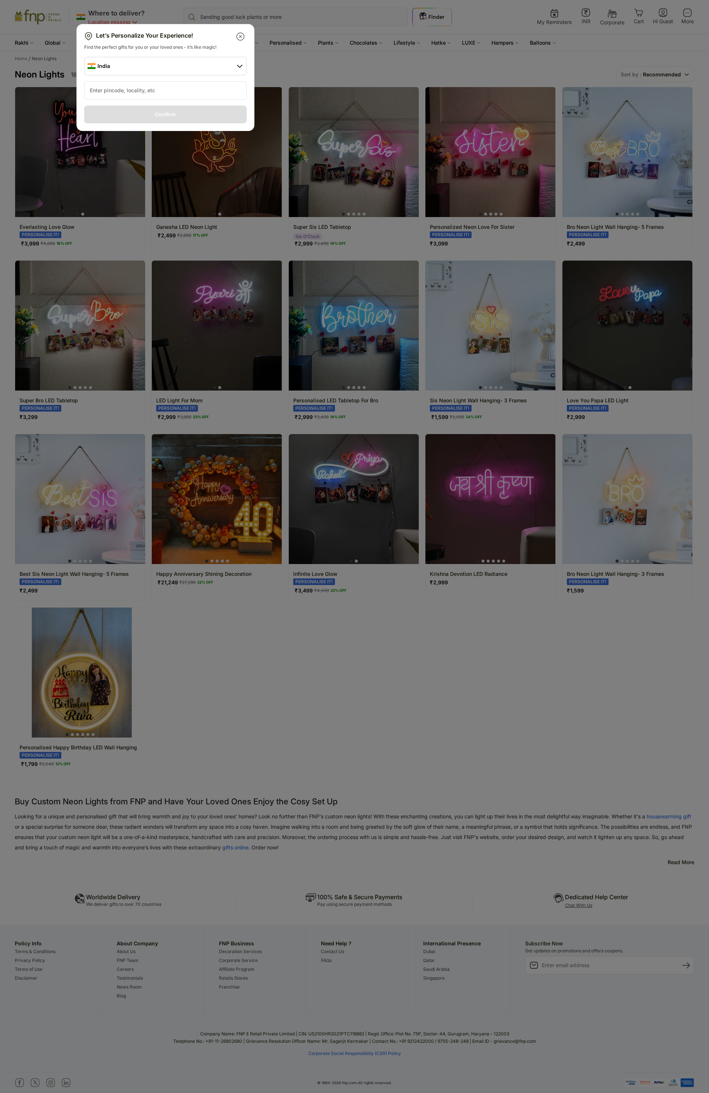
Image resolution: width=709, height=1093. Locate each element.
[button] (241, 36)
